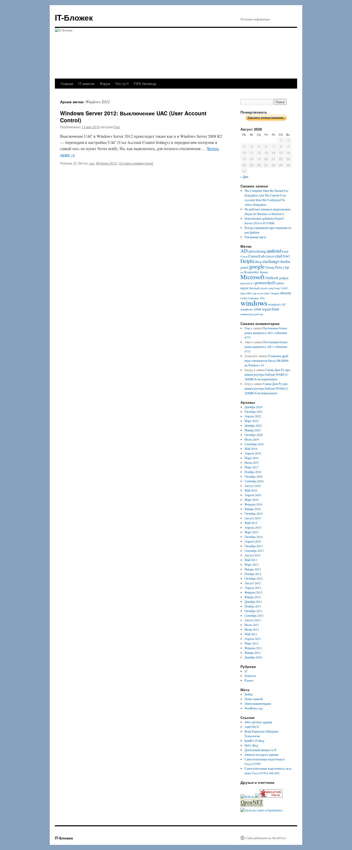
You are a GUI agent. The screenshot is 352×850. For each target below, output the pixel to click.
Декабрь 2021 (253, 425)
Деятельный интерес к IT (260, 750)
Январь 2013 (253, 569)
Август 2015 (253, 518)
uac (91, 163)
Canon (243, 256)
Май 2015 (251, 523)
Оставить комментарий (136, 163)
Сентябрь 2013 (254, 550)
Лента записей (254, 699)
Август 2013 (253, 555)
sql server (258, 293)
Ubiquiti (274, 293)
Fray (117, 127)
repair (244, 288)
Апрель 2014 (253, 541)
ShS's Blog (251, 745)
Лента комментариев (258, 703)
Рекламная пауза (255, 237)
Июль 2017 (252, 462)
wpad (266, 309)
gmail (244, 267)
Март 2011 (251, 643)
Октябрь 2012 (254, 578)
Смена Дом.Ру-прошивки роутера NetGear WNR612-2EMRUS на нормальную (268, 374)
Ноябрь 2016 (253, 472)
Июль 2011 (252, 625)
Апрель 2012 (253, 588)
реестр (259, 314)
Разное (249, 680)
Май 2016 (251, 490)
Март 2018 (251, 458)
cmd (278, 256)
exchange (271, 261)
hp (287, 267)
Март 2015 (251, 532)
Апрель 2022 (253, 416)
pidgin (284, 278)
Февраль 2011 (253, 648)
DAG (286, 256)
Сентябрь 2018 (254, 444)
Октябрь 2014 (254, 537)
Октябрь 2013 (254, 546)
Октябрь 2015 (254, 513)
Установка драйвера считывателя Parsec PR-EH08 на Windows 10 (267, 360)
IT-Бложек (74, 17)
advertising (257, 251)
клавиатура (247, 314)
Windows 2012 (106, 163)
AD (244, 250)
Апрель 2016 (253, 495)
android (274, 250)
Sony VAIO (281, 288)
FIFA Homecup (145, 83)
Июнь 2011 (252, 629)
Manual (264, 272)
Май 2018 (251, 449)
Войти (249, 694)
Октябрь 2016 (254, 476)
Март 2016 (251, 499)
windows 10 (276, 304)
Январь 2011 (253, 652)
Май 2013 (251, 560)
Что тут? (122, 83)
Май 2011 (251, 634)
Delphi (247, 261)
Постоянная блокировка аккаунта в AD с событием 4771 (266, 332)
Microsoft (252, 277)
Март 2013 (251, 564)
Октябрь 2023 (254, 411)
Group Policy (274, 267)
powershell (265, 282)
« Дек (244, 176)
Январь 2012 (253, 597)
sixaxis (264, 288)
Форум (105, 83)
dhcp (258, 261)
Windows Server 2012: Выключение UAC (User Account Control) (133, 116)
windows (253, 303)
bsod (285, 251)
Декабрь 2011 (253, 601)
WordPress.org (254, 708)
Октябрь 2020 (254, 435)
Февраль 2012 (253, 592)
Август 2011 (253, 620)
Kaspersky (251, 272)
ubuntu (285, 292)
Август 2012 (253, 583)
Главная (67, 83)
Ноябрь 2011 (253, 606)
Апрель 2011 (253, 639)
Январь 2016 (253, 509)
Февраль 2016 (253, 504)
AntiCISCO (252, 727)
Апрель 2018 (253, 453)
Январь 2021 (253, 430)
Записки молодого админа (261, 754)
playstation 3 (247, 283)
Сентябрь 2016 (254, 481)
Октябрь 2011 (254, 611)
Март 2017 (251, 467)
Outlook (272, 277)
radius (280, 283)
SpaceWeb (246, 293)
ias (242, 272)
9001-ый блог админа (258, 722)
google (257, 266)
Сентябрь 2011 (254, 615)
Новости (250, 676)
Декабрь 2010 (253, 657)
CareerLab (256, 256)
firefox (285, 261)
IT (75, 163)
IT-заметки (86, 83)
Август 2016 (253, 486)
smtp (271, 288)
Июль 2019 (252, 439)
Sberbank (254, 288)
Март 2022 (251, 421)
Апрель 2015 (253, 527)
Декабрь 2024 (253, 407)
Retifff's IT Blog (254, 741)
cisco (270, 256)
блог (276, 309)
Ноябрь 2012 (253, 574)
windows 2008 (250, 309)
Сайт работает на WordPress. (266, 838)
